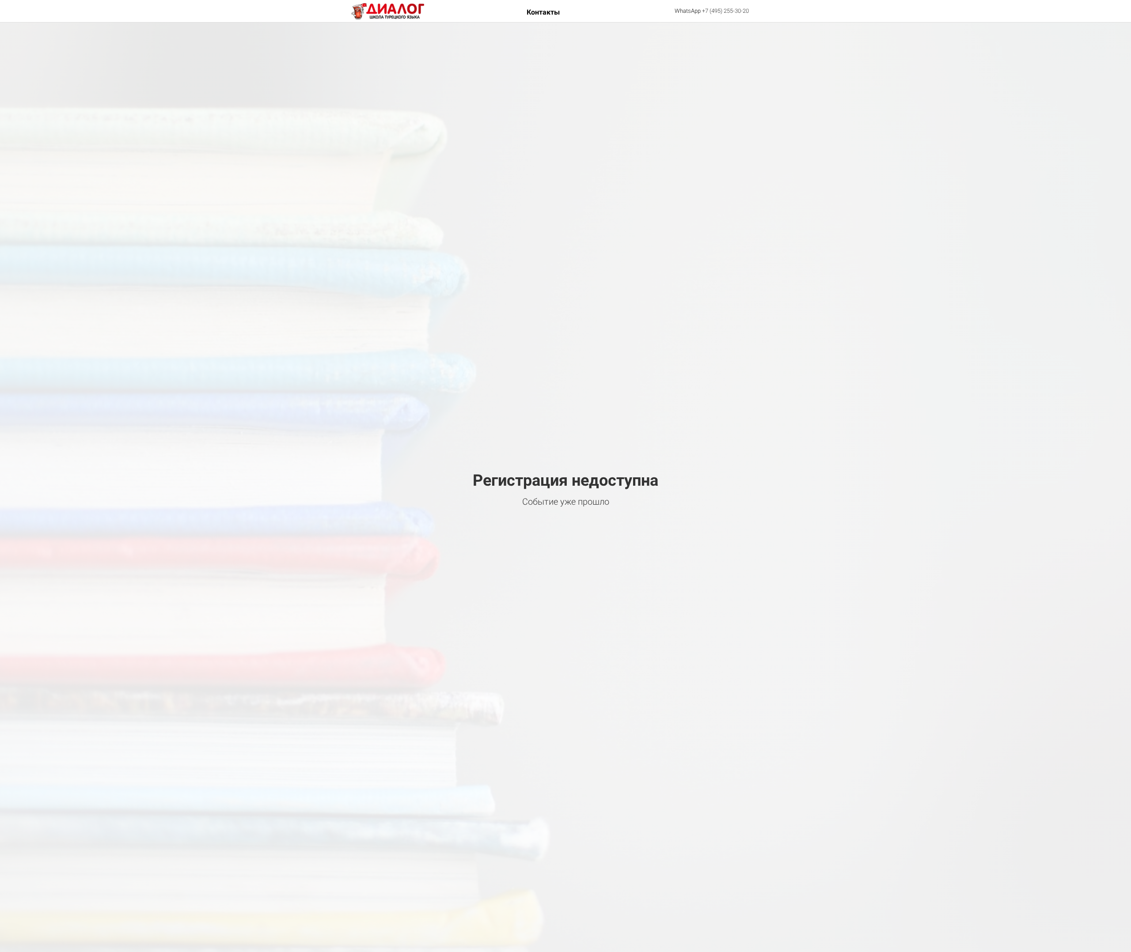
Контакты (543, 12)
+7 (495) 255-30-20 (725, 11)
